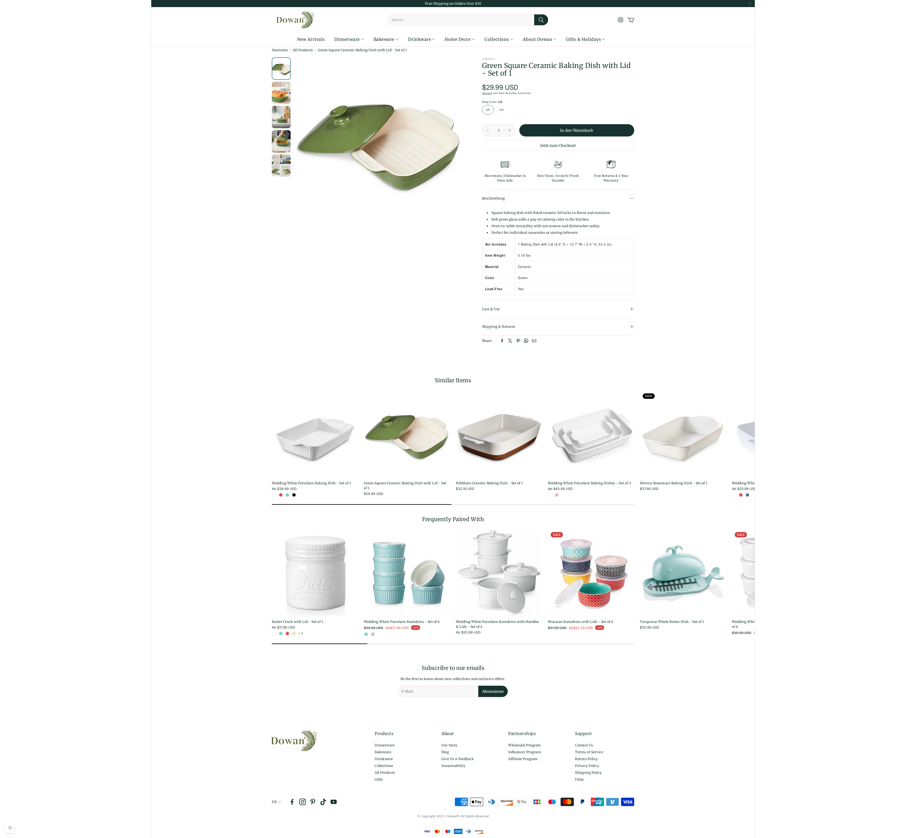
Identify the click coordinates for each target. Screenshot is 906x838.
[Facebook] (502, 341)
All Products (303, 50)
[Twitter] (510, 341)
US (488, 109)
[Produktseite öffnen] (315, 434)
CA (501, 109)
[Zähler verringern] (488, 130)
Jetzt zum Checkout (558, 145)
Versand (487, 93)
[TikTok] (323, 802)
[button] (468, 19)
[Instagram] (302, 802)
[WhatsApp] (526, 341)
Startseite (280, 50)
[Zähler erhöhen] (509, 130)
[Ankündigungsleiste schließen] (750, 3)
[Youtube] (333, 802)
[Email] (534, 341)
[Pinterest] (518, 341)
